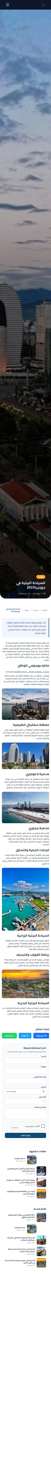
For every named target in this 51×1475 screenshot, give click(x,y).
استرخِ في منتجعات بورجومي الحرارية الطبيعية (31, 671)
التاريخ (43, 1087)
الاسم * (43, 1056)
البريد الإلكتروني (39, 1077)
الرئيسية (44, 610)
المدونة (35, 610)
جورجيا (27, 610)
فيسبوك (40, 1035)
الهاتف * (43, 1066)
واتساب (8, 1035)
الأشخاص (42, 1097)
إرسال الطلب (25, 1135)
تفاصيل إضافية (40, 1107)
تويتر (24, 1035)
